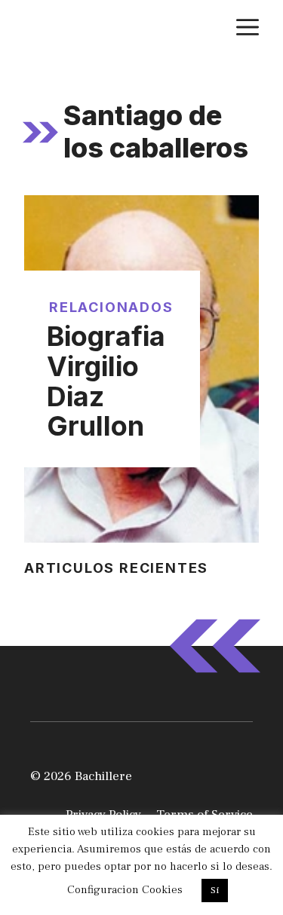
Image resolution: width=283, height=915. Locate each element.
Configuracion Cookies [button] (125, 890)
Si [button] (215, 890)
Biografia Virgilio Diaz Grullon (106, 381)
